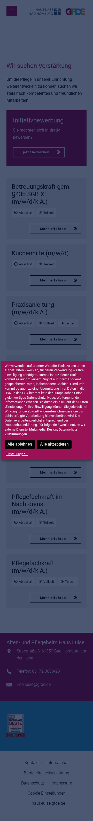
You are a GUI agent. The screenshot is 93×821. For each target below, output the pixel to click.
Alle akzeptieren (54, 444)
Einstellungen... (17, 454)
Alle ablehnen (19, 444)
